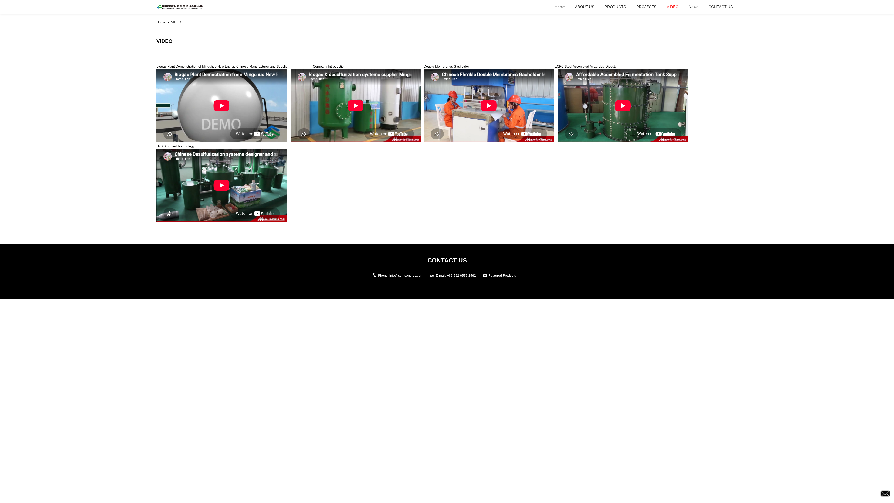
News (693, 7)
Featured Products (502, 275)
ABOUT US (584, 7)
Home (560, 7)
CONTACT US (720, 7)
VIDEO (672, 7)
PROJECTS (646, 7)
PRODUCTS (615, 7)
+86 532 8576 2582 (461, 275)
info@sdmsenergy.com (406, 275)
